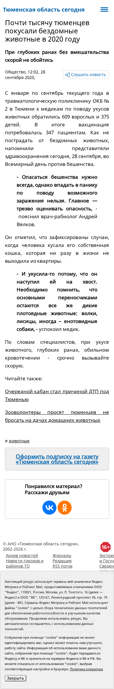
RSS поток (62, 566)
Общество (15, 72)
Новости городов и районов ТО (25, 563)
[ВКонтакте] (49, 508)
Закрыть (15, 678)
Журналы (62, 555)
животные (19, 441)
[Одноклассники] (65, 508)
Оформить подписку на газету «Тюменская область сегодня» (57, 459)
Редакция (62, 560)
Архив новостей (22, 555)
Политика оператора (86, 669)
